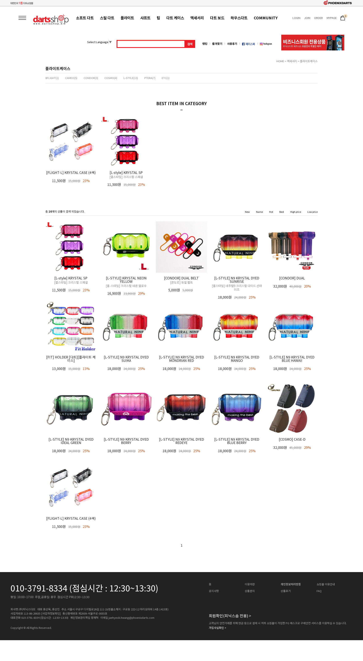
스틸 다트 (107, 17)
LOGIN (296, 18)
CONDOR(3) (91, 78)
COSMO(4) (110, 78)
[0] (343, 18)
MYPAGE (332, 18)
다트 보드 (217, 17)
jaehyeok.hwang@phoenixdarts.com (131, 617)
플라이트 (127, 17)
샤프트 (145, 17)
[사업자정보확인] (51, 613)
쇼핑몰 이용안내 (326, 584)
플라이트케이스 (309, 61)
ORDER (318, 18)
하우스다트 (239, 17)
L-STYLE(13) (131, 78)
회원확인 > (230, 615)
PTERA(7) (149, 78)
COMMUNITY (266, 17)
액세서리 (197, 17)
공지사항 (214, 591)
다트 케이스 (175, 17)
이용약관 (250, 584)
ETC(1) (166, 78)
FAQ (319, 591)
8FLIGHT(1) (52, 78)
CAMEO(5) (71, 78)
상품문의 (250, 591)
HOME (280, 61)
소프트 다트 (85, 17)
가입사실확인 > (217, 627)
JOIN (307, 18)
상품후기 (286, 591)
